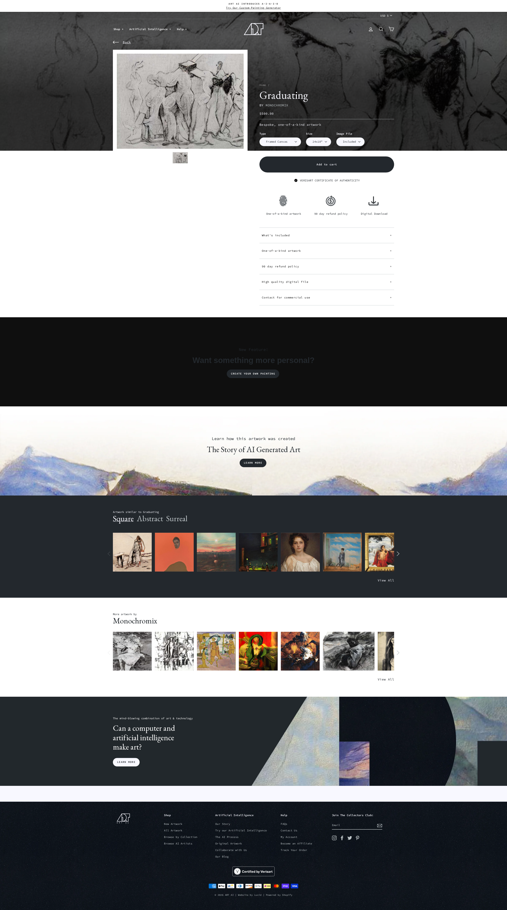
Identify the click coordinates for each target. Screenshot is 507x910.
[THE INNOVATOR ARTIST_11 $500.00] (132, 552)
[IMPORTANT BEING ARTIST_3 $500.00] (342, 552)
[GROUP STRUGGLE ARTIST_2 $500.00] (174, 651)
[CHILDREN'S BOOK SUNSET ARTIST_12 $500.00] (216, 552)
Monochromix (277, 105)
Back (127, 42)
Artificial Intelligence (149, 29)
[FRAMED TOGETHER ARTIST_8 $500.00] (384, 552)
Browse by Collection (180, 837)
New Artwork (173, 824)
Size (309, 133)
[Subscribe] (379, 825)
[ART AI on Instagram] (334, 838)
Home (262, 85)
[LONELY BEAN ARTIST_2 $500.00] (349, 651)
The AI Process (227, 837)
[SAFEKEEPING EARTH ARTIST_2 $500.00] (132, 651)
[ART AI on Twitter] (349, 838)
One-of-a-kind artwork (327, 251)
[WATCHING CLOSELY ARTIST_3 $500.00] (174, 552)
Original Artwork (228, 843)
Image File (344, 133)
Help (181, 29)
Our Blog (222, 856)
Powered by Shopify (279, 894)
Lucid (258, 894)
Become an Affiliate (296, 843)
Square (123, 518)
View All (386, 580)
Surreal (176, 518)
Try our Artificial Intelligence (241, 830)
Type (262, 133)
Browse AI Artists (178, 843)
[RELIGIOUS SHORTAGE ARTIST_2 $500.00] (300, 651)
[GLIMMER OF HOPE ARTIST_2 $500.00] (258, 552)
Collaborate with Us (231, 850)
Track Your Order (294, 850)
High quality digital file (327, 282)
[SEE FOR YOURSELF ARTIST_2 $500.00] (258, 651)
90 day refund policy (327, 266)
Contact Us (289, 830)
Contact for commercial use (327, 297)
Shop (117, 29)
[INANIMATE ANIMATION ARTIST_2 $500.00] (216, 651)
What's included (327, 235)
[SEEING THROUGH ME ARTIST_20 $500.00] (300, 552)
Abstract (150, 518)
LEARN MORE (126, 762)
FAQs (284, 824)
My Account (289, 837)
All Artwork (173, 830)
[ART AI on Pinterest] (357, 838)
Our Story (222, 824)
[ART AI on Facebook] (342, 838)
